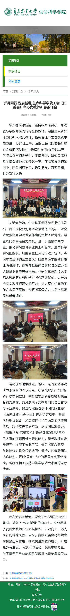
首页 (5, 91)
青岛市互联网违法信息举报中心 (33, 606)
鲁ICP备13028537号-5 (21, 600)
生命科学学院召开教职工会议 (21, 573)
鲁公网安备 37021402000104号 (49, 600)
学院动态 (14, 71)
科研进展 (14, 81)
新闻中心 (17, 91)
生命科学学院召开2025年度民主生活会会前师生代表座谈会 (32, 578)
